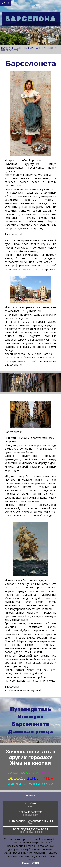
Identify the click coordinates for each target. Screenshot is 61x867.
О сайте (30, 805)
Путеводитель (30, 709)
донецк (13, 772)
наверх (30, 795)
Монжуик (30, 716)
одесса (16, 778)
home (4, 48)
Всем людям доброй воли (30, 830)
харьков (46, 772)
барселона (30, 772)
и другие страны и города (30, 784)
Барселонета (30, 724)
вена (32, 778)
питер (46, 778)
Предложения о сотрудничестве (30, 822)
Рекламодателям (30, 813)
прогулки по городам (25, 48)
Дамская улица (30, 731)
